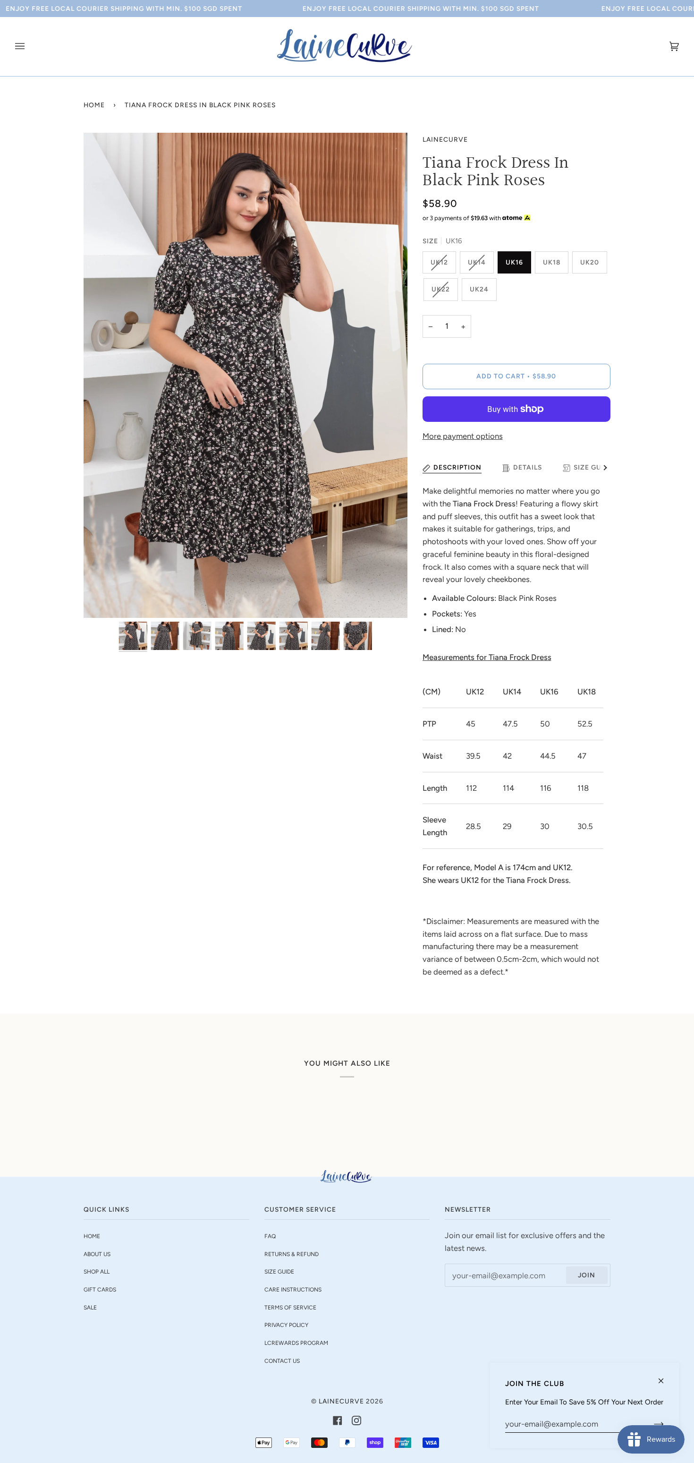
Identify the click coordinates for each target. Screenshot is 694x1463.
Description (457, 467)
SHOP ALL (97, 1271)
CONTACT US (282, 1361)
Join (586, 1275)
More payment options (463, 436)
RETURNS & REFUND (291, 1254)
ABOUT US (97, 1254)
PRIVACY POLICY (286, 1325)
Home (94, 105)
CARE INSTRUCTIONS (293, 1289)
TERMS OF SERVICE (290, 1307)
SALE (90, 1307)
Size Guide (593, 467)
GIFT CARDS (100, 1289)
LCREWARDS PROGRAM (296, 1343)
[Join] (651, 1423)
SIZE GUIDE (279, 1271)
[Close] (665, 1377)
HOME (92, 1236)
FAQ (270, 1236)
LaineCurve (445, 139)
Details (527, 467)
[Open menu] (29, 46)
